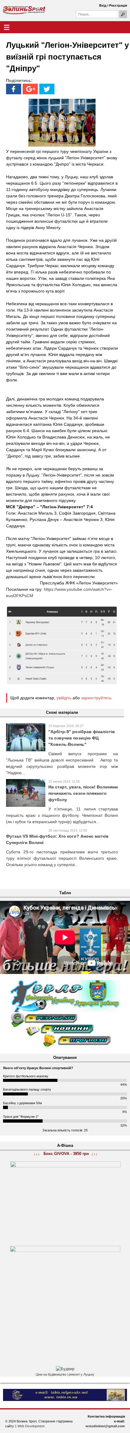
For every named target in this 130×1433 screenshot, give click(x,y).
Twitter (46, 89)
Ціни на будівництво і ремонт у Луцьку (65, 1374)
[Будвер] (65, 1369)
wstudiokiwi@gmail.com (105, 1426)
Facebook (13, 89)
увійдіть (64, 697)
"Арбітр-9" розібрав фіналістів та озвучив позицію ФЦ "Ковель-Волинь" (81, 738)
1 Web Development (29, 1426)
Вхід (102, 5)
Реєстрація (118, 5)
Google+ (30, 89)
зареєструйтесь (96, 697)
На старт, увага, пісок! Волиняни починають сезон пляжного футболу (83, 793)
